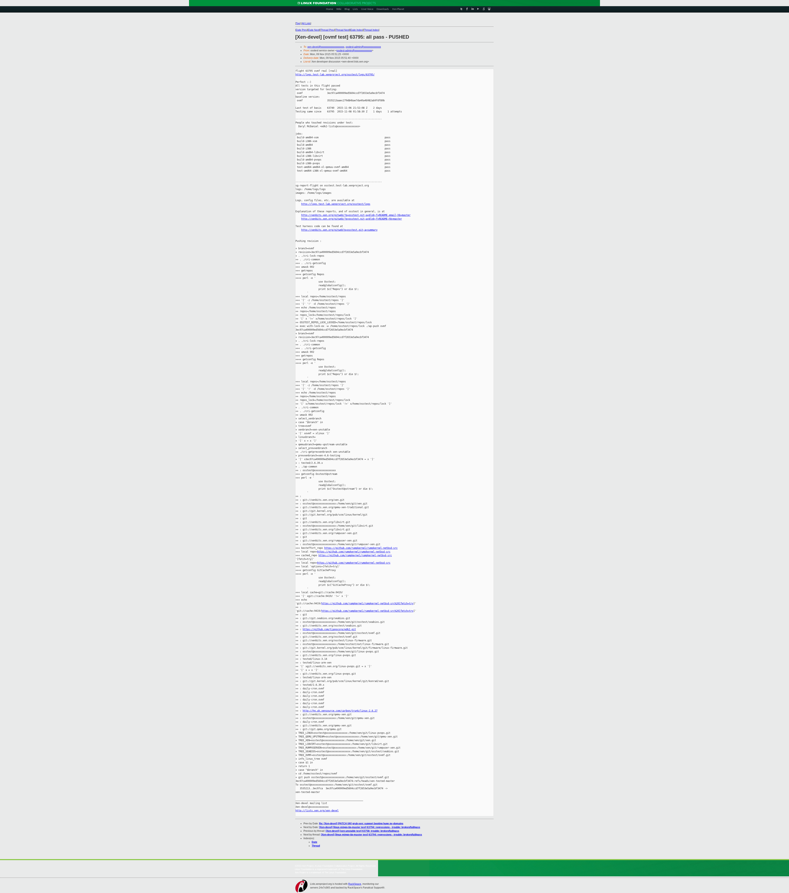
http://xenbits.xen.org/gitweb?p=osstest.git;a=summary (339, 229)
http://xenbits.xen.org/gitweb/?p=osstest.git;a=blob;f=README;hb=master (351, 218)
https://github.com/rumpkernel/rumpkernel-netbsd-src (361, 548)
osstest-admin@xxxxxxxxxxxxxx (363, 46)
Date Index (357, 30)
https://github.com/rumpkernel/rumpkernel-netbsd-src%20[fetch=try (367, 603)
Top (298, 23)
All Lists (306, 23)
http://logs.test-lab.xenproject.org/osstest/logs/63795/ (335, 74)
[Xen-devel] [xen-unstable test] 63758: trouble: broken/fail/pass (362, 831)
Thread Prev (327, 30)
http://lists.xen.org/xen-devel (317, 810)
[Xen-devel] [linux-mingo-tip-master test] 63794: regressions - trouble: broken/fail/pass (369, 827)
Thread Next (342, 30)
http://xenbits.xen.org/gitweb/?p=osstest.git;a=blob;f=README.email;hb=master (356, 215)
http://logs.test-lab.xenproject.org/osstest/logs (335, 204)
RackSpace (354, 884)
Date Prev (301, 30)
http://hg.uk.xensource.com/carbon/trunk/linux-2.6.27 (340, 710)
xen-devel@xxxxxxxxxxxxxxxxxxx (325, 46)
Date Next (313, 30)
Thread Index (371, 30)
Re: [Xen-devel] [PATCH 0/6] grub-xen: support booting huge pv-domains (361, 823)
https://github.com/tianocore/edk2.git (329, 629)
